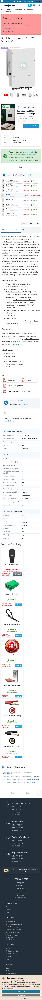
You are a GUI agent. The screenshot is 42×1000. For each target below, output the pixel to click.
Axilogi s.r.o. (9, 5)
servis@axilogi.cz (17, 843)
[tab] (11, 230)
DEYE (14, 135)
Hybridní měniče (28, 9)
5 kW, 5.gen (9, 180)
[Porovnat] (24, 223)
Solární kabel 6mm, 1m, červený (12, 716)
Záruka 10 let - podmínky (15, 386)
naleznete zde (17, 344)
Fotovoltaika (8, 9)
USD (25, 1)
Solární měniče (18, 9)
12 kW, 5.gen (10, 204)
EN (36, 1)
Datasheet (11, 380)
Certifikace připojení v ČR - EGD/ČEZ (19, 391)
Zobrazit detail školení (31, 126)
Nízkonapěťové (6, 11)
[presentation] (11, 230)
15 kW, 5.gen (10, 209)
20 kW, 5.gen (10, 213)
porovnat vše (27, 175)
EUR (29, 1)
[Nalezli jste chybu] (38, 223)
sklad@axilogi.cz (17, 859)
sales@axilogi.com (10, 421)
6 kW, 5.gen (9, 185)
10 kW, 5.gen (10, 199)
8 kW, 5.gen (9, 190)
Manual (29, 380)
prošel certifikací (28, 152)
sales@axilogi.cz (8, 31)
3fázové (36, 776)
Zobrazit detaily (22, 998)
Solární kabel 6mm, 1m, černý (12, 746)
